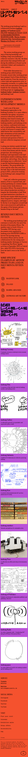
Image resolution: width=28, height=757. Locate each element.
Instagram (4, 698)
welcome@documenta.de (9, 688)
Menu (2, 1)
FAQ (2, 731)
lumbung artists (15, 31)
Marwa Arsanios (20, 37)
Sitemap (3, 737)
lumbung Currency (19, 92)
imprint (5, 746)
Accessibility (6, 728)
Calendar (4, 719)
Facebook (4, 701)
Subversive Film (6, 39)
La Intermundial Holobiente (10, 35)
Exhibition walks (7, 722)
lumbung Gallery (6, 92)
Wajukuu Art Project (8, 41)
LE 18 (25, 33)
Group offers (6, 725)
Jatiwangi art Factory (15, 33)
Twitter (3, 704)
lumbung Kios (19, 90)
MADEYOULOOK (7, 37)
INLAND (4, 33)
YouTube (3, 707)
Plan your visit (7, 716)
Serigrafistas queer (18, 39)
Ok (23, 753)
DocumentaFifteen (21, 2)
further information (6, 748)
